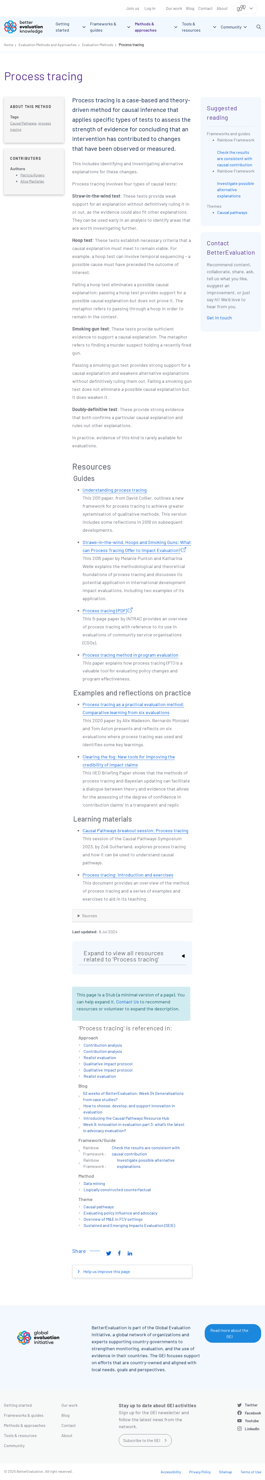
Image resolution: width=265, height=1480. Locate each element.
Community (14, 1445)
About (222, 8)
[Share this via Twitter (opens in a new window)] (108, 1252)
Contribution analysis (103, 1045)
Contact (205, 8)
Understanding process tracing (115, 490)
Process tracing (131, 44)
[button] (258, 27)
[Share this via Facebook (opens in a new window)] (119, 1252)
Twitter (251, 1405)
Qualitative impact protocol (108, 1063)
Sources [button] (89, 915)
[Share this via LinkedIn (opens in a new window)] (130, 1252)
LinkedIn (252, 1428)
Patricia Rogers (32, 175)
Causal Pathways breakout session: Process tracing (135, 830)
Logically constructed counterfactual (117, 1189)
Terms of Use (250, 1472)
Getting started (18, 1405)
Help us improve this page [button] (106, 1271)
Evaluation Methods (97, 44)
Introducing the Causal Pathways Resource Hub (126, 1118)
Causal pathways (99, 1206)
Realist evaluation (100, 1057)
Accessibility (171, 1472)
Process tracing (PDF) (105, 610)
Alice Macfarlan (32, 181)
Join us (132, 8)
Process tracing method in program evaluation (130, 655)
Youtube (252, 1420)
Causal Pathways (23, 123)
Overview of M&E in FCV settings (113, 1219)
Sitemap (225, 1472)
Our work (174, 8)
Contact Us (127, 1001)
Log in (150, 8)
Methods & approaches (25, 1425)
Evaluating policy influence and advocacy (120, 1212)
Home (8, 44)
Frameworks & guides (23, 1415)
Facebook (253, 1413)
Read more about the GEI (229, 1333)
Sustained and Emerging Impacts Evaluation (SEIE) (129, 1225)
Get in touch (219, 317)
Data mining (94, 1183)
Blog (190, 8)
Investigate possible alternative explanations (235, 189)
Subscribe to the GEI (141, 1440)
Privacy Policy (200, 1472)
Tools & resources (20, 1435)
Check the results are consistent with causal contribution (234, 158)
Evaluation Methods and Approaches (48, 44)
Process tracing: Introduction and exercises (128, 875)
